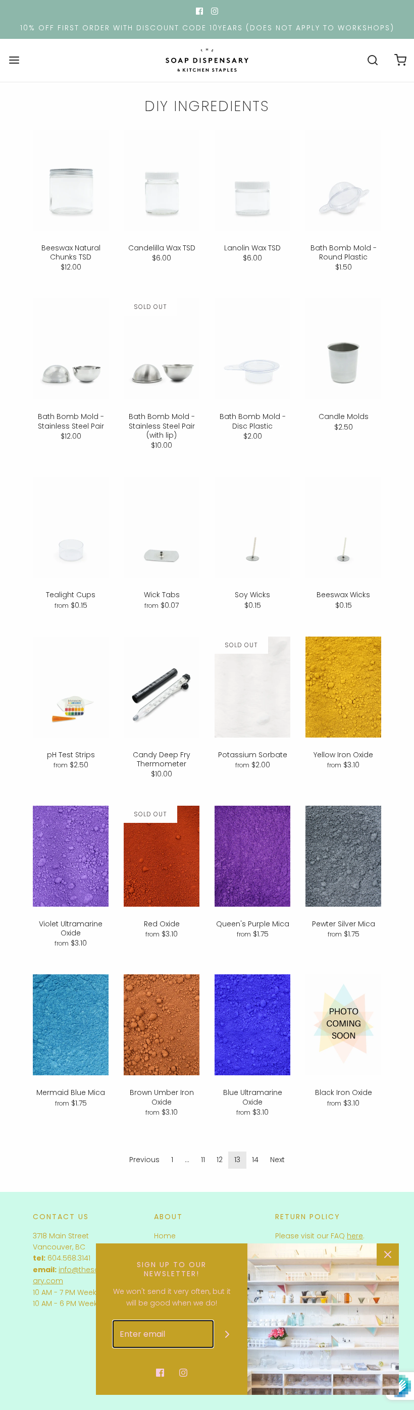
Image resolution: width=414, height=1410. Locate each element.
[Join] (227, 1334)
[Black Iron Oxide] (343, 1024)
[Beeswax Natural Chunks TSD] (71, 180)
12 (220, 1160)
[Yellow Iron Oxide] (343, 687)
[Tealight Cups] (71, 527)
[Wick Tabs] (161, 527)
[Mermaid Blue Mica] (71, 1024)
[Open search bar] (372, 60)
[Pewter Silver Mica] (343, 856)
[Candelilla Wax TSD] (161, 180)
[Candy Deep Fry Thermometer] (161, 687)
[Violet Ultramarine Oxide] (71, 856)
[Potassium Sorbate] (252, 687)
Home (165, 1236)
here (355, 1236)
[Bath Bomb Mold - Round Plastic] (343, 180)
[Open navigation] (14, 60)
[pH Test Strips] (71, 687)
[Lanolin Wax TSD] (252, 180)
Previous (144, 1160)
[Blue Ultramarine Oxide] (252, 1024)
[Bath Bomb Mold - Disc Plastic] (252, 348)
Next (277, 1160)
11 (203, 1160)
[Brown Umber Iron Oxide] (161, 1024)
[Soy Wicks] (252, 527)
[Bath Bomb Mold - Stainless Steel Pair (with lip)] (161, 348)
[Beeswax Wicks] (343, 527)
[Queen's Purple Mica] (252, 856)
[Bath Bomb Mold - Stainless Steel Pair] (71, 348)
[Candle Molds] (343, 348)
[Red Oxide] (161, 856)
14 (255, 1160)
